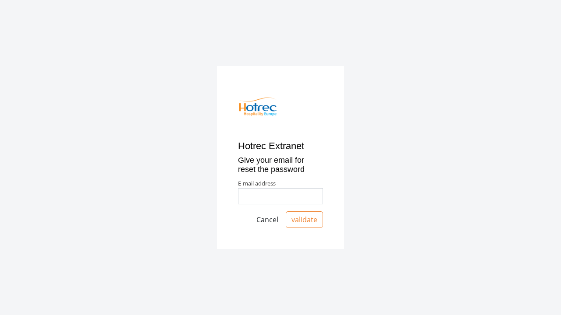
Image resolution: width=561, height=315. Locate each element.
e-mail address (257, 183)
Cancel (267, 219)
